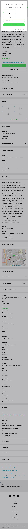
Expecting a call (14, 25)
